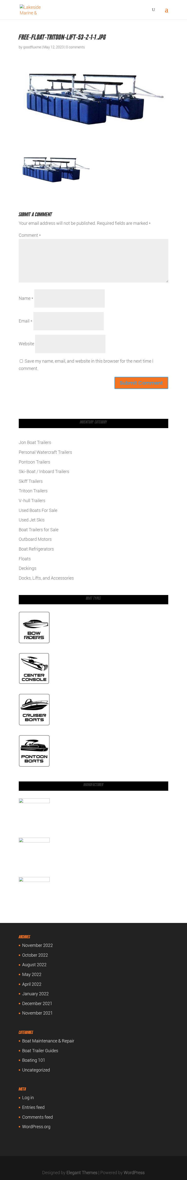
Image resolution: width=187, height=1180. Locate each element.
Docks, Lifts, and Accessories (46, 578)
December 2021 (37, 1003)
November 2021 (37, 1013)
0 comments (75, 47)
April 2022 (31, 984)
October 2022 (35, 955)
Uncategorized (36, 1069)
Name (26, 298)
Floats (25, 558)
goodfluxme (32, 47)
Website (26, 343)
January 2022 (35, 993)
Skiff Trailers (31, 481)
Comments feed (37, 1117)
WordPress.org (36, 1126)
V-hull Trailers (32, 500)
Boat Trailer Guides (40, 1050)
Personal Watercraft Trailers (45, 452)
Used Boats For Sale (38, 510)
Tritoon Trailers (33, 490)
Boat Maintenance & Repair (48, 1040)
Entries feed (33, 1107)
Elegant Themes (81, 1172)
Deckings (27, 568)
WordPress (134, 1172)
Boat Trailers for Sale (38, 529)
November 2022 (37, 945)
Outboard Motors (35, 539)
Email (25, 321)
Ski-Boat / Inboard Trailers (44, 471)
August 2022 (34, 964)
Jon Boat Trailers (35, 442)
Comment (30, 235)
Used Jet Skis (32, 519)
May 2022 (31, 974)
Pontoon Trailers (34, 462)
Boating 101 (33, 1060)
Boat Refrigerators (36, 549)
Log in (28, 1097)
